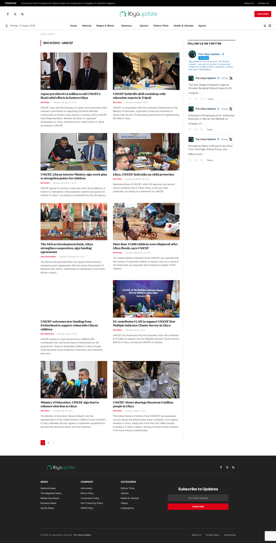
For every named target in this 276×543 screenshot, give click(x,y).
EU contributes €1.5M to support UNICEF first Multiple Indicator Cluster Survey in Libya (144, 323)
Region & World (105, 25)
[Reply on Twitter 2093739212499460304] (190, 130)
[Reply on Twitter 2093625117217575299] (190, 160)
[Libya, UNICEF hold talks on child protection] (146, 151)
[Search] (265, 25)
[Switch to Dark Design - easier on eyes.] (7, 25)
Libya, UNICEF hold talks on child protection (143, 174)
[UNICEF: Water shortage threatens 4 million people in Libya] (146, 379)
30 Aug (224, 78)
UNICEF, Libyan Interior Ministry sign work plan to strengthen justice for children (74, 176)
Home (73, 25)
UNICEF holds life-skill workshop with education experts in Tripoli (139, 96)
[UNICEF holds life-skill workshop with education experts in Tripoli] (146, 71)
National (86, 25)
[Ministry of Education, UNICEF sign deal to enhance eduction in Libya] (74, 379)
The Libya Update (205, 78)
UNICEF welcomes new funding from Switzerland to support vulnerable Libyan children (69, 325)
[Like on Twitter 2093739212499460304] (202, 130)
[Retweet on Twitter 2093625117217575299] (196, 160)
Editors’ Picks (161, 25)
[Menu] (269, 25)
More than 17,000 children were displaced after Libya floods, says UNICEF (145, 246)
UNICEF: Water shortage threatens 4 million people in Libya (143, 404)
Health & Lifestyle (183, 25)
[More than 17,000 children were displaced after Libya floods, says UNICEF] (146, 221)
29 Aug (224, 109)
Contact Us (263, 3)
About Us (249, 3)
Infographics (47, 334)
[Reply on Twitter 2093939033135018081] (190, 99)
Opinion (144, 25)
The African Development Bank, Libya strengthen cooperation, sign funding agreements (67, 248)
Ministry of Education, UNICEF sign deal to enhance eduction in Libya (70, 404)
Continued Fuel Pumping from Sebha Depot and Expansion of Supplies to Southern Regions (68, 3)
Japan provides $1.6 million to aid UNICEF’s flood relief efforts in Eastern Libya (70, 96)
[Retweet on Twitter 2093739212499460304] (196, 130)
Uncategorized (48, 257)
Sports (202, 25)
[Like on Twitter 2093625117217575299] (202, 160)
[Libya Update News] (138, 14)
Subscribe (262, 14)
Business (127, 25)
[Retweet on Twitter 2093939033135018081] (196, 99)
